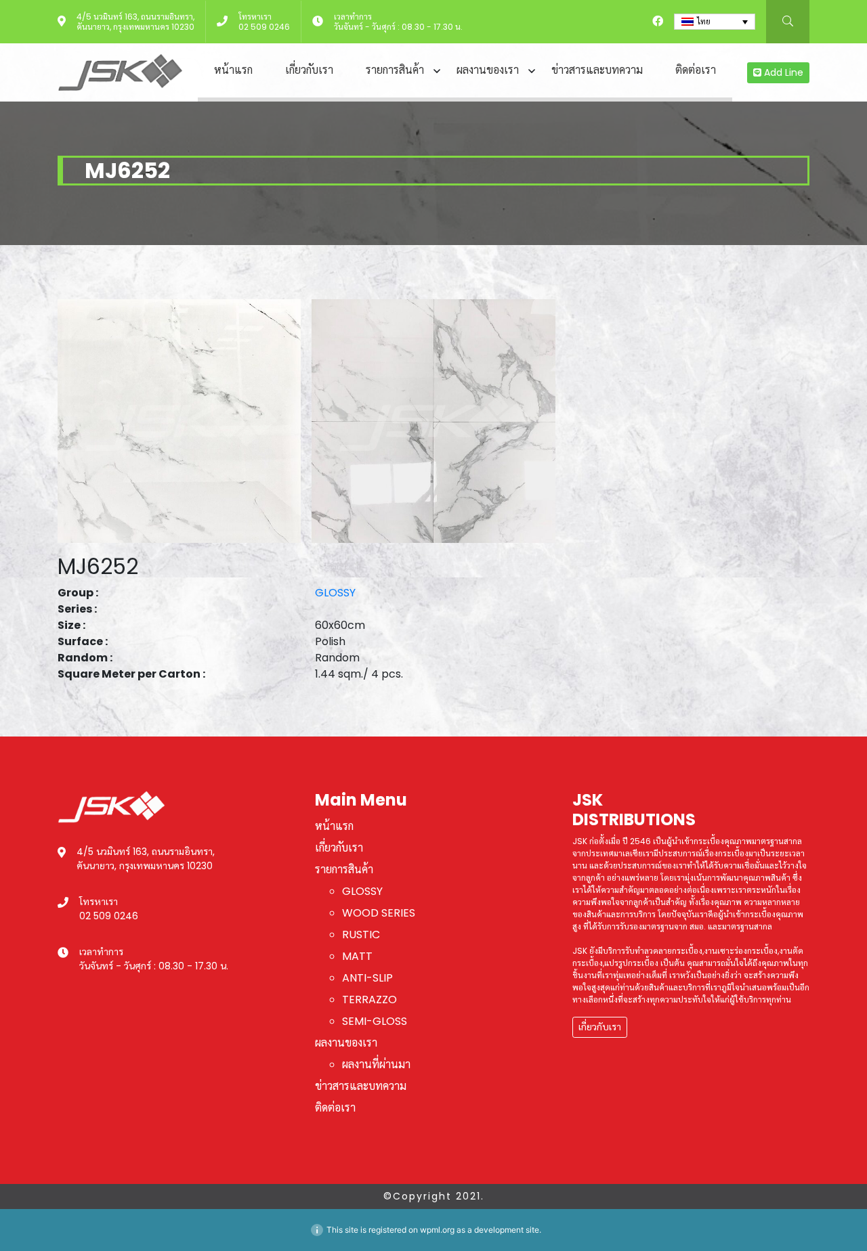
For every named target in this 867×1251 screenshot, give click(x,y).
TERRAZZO (369, 999)
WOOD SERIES (378, 913)
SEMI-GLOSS (374, 1021)
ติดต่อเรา (695, 70)
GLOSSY (335, 592)
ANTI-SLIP (367, 978)
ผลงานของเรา (488, 70)
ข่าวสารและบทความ (597, 70)
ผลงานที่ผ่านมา (376, 1064)
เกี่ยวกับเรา (309, 70)
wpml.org (437, 1230)
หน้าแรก (233, 70)
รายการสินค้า (395, 70)
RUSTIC (361, 934)
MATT (357, 956)
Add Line (782, 72)
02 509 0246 (264, 26)
